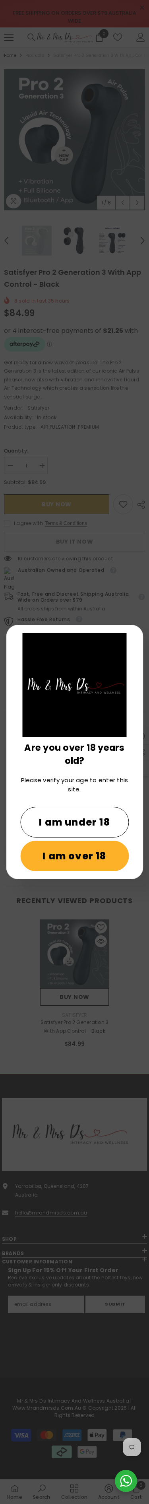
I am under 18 (74, 822)
